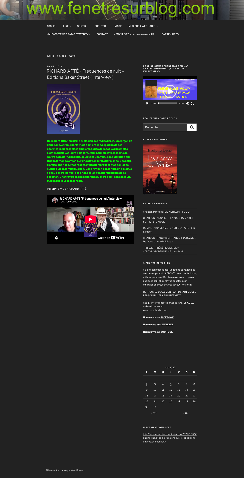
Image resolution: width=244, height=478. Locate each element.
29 (194, 401)
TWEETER (167, 324)
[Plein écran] (192, 103)
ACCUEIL (52, 26)
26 (170, 401)
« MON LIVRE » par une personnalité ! (134, 34)
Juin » (186, 412)
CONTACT (102, 34)
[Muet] (187, 103)
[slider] (167, 103)
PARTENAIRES (170, 34)
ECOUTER (100, 26)
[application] (170, 91)
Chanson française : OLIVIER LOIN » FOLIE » (166, 211)
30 (146, 407)
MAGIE (118, 26)
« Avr (153, 412)
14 (186, 389)
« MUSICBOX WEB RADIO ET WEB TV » (68, 34)
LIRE (66, 26)
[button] (170, 91)
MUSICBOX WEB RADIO (141, 26)
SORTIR (81, 26)
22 (194, 395)
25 (163, 401)
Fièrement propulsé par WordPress (64, 470)
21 (186, 395)
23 (146, 401)
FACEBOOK (167, 317)
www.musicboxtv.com (155, 310)
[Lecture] (147, 103)
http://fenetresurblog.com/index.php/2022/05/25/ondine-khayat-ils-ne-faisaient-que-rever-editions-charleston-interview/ (170, 438)
